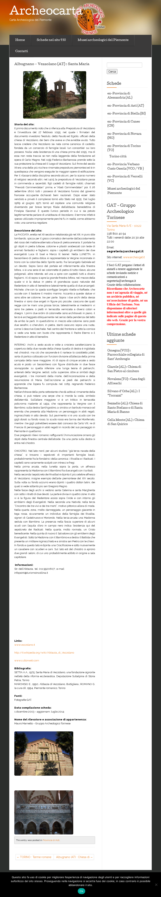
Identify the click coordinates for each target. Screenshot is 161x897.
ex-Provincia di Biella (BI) (126, 114)
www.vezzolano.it (24, 644)
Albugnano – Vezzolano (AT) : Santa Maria (51, 64)
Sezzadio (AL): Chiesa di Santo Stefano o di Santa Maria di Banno (125, 408)
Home (20, 40)
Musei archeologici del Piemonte (103, 40)
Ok (81, 891)
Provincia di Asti (51, 840)
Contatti (21, 51)
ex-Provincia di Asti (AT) (125, 106)
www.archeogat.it (134, 257)
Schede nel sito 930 (51, 40)
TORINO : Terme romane (35, 857)
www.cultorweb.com (26, 660)
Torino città (117, 157)
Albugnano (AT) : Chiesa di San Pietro (73, 858)
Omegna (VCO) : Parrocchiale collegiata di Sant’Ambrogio (126, 355)
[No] (156, 885)
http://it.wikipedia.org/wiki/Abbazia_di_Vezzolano (44, 652)
